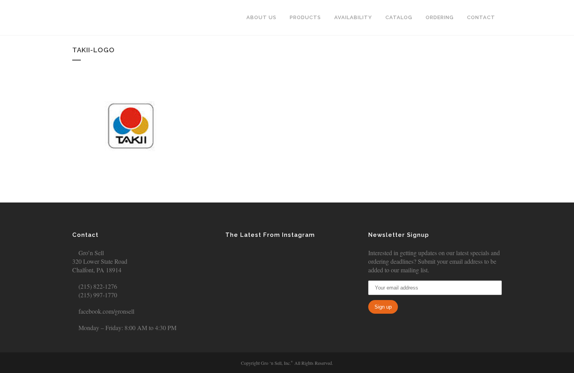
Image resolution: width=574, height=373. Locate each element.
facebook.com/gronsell (105, 311)
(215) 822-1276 (97, 286)
